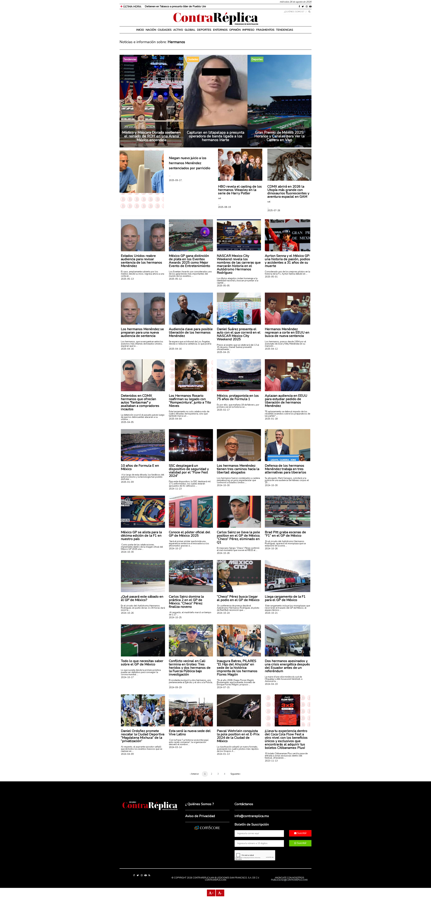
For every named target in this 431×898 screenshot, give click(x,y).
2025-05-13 (127, 278)
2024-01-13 (223, 754)
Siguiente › (235, 773)
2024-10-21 (271, 613)
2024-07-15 (223, 687)
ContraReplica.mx (215, 879)
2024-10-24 (223, 613)
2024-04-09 (127, 754)
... (169, 175)
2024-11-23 (175, 488)
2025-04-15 (223, 352)
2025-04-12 (271, 348)
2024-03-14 (175, 747)
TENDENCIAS (284, 30)
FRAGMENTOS (265, 30)
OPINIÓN (235, 30)
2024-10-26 (223, 553)
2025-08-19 (224, 207)
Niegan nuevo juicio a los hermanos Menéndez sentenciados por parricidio (189, 163)
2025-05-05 (223, 285)
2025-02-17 (223, 409)
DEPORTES (204, 30)
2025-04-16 (127, 348)
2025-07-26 (273, 210)
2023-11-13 (271, 760)
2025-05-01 (271, 276)
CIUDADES (165, 30)
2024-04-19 (271, 684)
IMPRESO (248, 30)
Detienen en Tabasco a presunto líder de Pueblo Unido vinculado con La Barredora (193, 6)
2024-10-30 (223, 485)
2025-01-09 (127, 482)
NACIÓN (151, 30)
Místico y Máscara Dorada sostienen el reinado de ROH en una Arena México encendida (151, 136)
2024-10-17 (127, 677)
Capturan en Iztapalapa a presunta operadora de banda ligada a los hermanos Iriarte (215, 136)
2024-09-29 (175, 687)
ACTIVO (178, 30)
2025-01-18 (271, 418)
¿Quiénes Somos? (294, 11)
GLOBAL (190, 30)
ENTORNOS (220, 30)
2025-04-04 (175, 418)
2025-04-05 (127, 422)
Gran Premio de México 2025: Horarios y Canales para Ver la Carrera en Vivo (279, 136)
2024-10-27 (175, 548)
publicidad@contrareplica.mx (289, 879)
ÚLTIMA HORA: (131, 6)
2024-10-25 (175, 617)
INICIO (140, 30)
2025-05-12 (175, 278)
